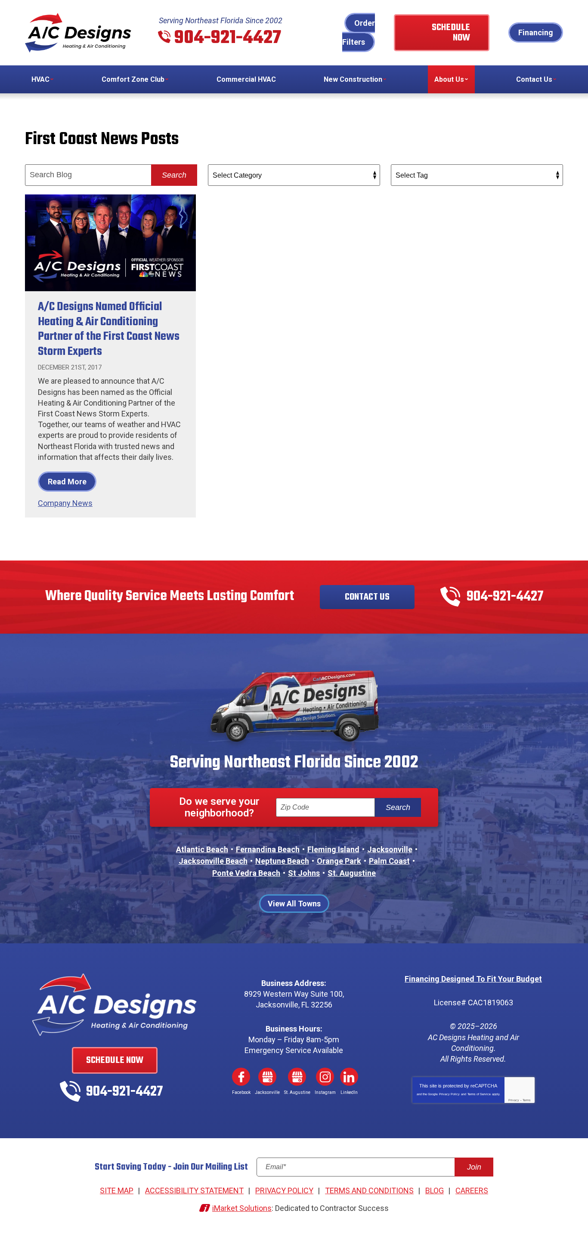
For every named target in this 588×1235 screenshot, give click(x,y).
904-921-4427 (227, 38)
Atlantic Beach (202, 849)
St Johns (304, 873)
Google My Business (267, 1077)
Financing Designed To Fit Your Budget (473, 978)
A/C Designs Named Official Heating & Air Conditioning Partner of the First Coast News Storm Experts (108, 329)
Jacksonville (389, 849)
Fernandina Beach (268, 849)
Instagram (325, 1077)
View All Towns (294, 903)
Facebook (241, 1077)
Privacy (513, 1100)
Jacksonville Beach (213, 860)
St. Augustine (352, 873)
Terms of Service (479, 1094)
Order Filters (358, 32)
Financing (535, 32)
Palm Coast (389, 860)
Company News (65, 503)
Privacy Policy (449, 1094)
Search (174, 175)
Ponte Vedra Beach (246, 873)
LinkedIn (349, 1077)
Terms (527, 1100)
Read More (67, 481)
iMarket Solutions (242, 1208)
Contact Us (367, 597)
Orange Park (339, 860)
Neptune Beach (282, 860)
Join (474, 1167)
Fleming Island (333, 849)
